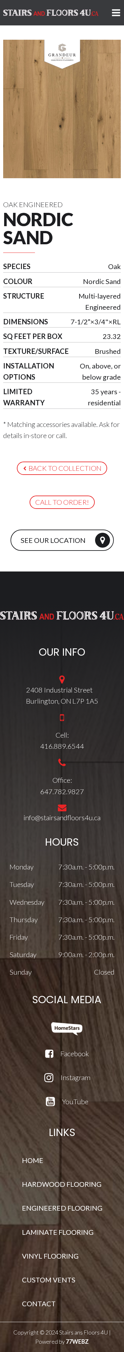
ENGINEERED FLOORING (62, 1208)
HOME (32, 1160)
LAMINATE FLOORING (57, 1232)
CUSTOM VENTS (48, 1279)
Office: (62, 780)
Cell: (62, 735)
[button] (62, 468)
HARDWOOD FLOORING (61, 1184)
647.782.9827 (62, 791)
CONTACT (39, 1303)
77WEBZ (77, 1341)
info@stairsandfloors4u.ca (62, 817)
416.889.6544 (62, 746)
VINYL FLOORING (50, 1256)
